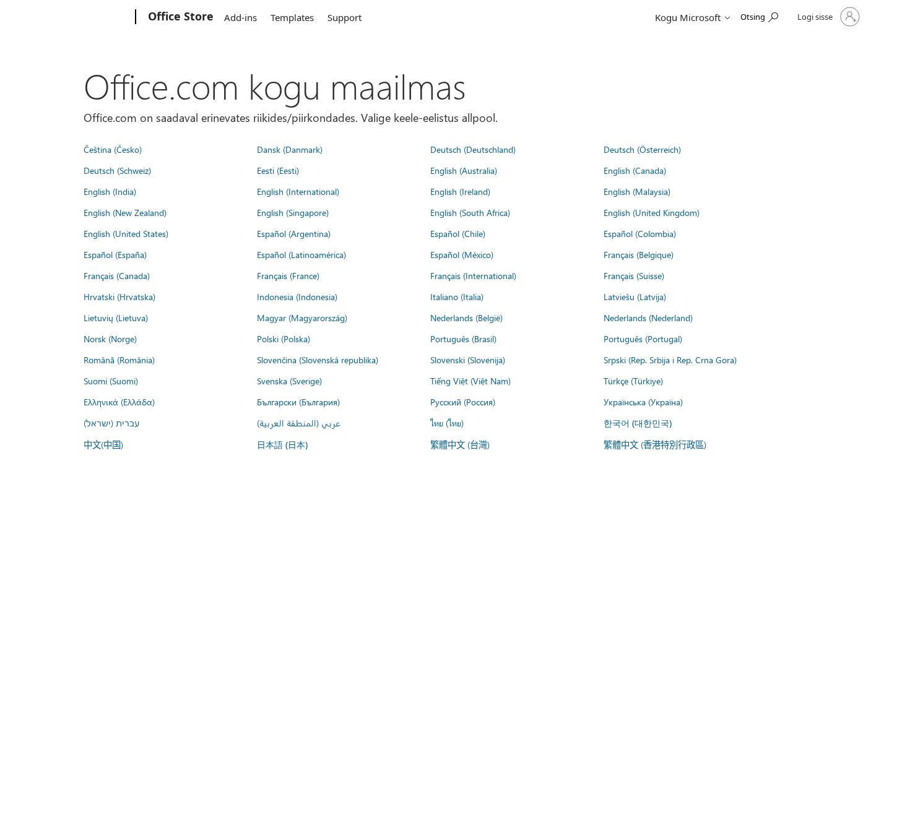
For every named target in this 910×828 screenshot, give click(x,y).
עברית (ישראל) (111, 422)
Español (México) (461, 254)
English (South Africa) (470, 212)
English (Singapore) (293, 212)
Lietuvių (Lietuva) (116, 317)
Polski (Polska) (283, 338)
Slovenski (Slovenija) (467, 359)
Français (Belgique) (639, 254)
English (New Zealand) (125, 212)
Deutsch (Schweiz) (117, 170)
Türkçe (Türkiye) (633, 380)
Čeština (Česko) (113, 149)
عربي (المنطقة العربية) (298, 422)
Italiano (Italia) (456, 296)
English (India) (110, 191)
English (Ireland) (460, 191)
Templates (292, 17)
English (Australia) (463, 170)
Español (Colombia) (640, 233)
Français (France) (288, 275)
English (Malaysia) (637, 191)
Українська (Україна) (643, 401)
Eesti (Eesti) (278, 170)
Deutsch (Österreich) (642, 149)
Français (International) (473, 275)
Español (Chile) (457, 233)
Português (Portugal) (643, 338)
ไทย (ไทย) (447, 422)
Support (344, 17)
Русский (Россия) (462, 401)
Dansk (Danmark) (290, 149)
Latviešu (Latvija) (635, 296)
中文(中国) (103, 444)
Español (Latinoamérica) (301, 254)
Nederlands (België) (466, 317)
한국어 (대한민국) (638, 423)
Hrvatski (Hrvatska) (119, 296)
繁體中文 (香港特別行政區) (655, 444)
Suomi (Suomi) (111, 380)
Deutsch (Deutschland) (473, 149)
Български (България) (298, 401)
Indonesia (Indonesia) (297, 296)
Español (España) (115, 254)
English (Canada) (635, 170)
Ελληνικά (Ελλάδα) (119, 401)
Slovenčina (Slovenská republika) (317, 359)
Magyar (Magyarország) (302, 317)
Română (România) (119, 359)
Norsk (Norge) (110, 338)
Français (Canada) (117, 275)
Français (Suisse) (634, 275)
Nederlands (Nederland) (648, 317)
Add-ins (240, 17)
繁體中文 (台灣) (460, 444)
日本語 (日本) (282, 445)
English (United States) (126, 233)
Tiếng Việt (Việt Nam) (470, 380)
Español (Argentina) (294, 233)
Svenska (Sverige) (289, 380)
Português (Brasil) (463, 338)
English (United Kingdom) (652, 212)
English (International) (298, 191)
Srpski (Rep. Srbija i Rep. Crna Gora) (670, 359)
